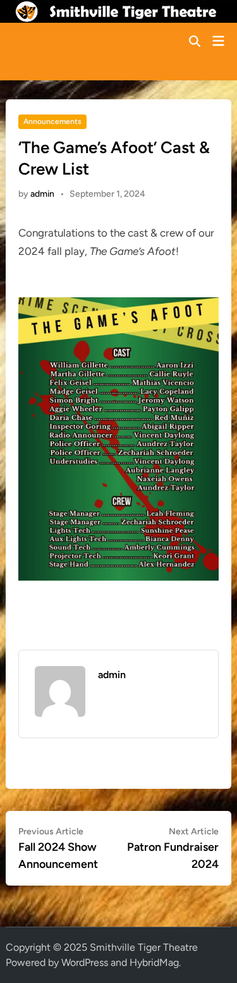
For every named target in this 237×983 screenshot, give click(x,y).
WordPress (84, 962)
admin (42, 194)
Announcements (52, 121)
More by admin (130, 698)
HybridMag (154, 962)
